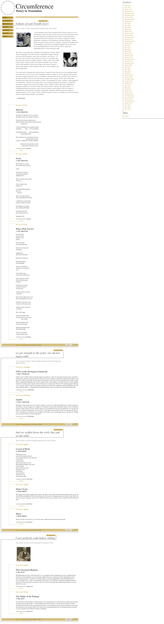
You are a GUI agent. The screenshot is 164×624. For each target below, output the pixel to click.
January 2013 (129, 93)
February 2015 (129, 55)
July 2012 (127, 105)
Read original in (21, 105)
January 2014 (129, 77)
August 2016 (128, 21)
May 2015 (128, 49)
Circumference (35, 6)
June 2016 (128, 25)
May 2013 (128, 87)
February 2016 (129, 33)
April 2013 (128, 89)
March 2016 (128, 31)
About (5, 36)
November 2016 (129, 15)
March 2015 (128, 53)
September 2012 (129, 101)
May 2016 (128, 27)
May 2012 (128, 109)
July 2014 (127, 67)
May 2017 (128, 7)
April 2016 (128, 29)
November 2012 (129, 97)
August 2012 (128, 103)
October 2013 (129, 81)
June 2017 (128, 5)
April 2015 (128, 51)
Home (5, 17)
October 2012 (129, 99)
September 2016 (129, 19)
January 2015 (129, 57)
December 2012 (129, 95)
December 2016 (129, 13)
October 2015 (129, 39)
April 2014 (128, 73)
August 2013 (128, 83)
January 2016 (129, 35)
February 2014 (129, 75)
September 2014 (129, 63)
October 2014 (129, 61)
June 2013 (128, 85)
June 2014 (128, 69)
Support (6, 30)
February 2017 (129, 11)
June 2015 (128, 47)
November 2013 (129, 79)
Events (5, 33)
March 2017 (128, 9)
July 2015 (127, 45)
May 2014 (128, 71)
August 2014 (128, 65)
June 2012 (128, 107)
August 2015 (128, 43)
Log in (127, 116)
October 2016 (129, 17)
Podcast (6, 24)
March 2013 (128, 91)
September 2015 (129, 41)
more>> (22, 150)
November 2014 (129, 59)
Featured (6, 21)
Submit (5, 27)
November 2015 (129, 37)
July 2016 (127, 23)
